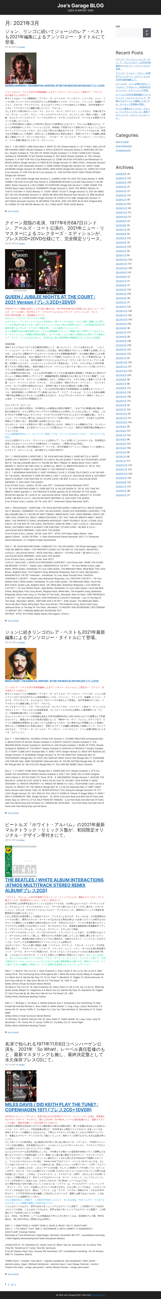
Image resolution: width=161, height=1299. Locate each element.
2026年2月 (121, 199)
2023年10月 (122, 319)
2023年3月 (121, 349)
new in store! (13, 211)
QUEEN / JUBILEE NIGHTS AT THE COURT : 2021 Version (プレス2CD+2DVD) (50, 299)
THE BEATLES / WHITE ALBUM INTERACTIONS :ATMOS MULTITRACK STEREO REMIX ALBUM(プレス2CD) (54, 885)
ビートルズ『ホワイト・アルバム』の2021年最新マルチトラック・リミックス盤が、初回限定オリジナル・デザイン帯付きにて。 (55, 830)
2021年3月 (121, 452)
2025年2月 (121, 251)
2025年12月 (121, 208)
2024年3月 (121, 298)
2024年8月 (121, 276)
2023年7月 (121, 332)
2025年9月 (121, 221)
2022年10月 (122, 371)
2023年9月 (121, 324)
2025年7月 (121, 229)
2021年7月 (121, 435)
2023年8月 (121, 328)
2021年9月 (121, 426)
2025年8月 (121, 225)
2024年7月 (121, 281)
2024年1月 (121, 306)
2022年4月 (121, 396)
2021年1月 (121, 461)
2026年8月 (121, 174)
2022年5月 (121, 392)
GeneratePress (98, 1295)
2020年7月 (121, 486)
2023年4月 (121, 345)
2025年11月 (121, 212)
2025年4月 (121, 242)
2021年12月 (121, 414)
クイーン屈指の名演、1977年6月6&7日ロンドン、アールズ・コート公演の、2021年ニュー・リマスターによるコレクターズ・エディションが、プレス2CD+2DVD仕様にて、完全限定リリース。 (54, 230)
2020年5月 (121, 495)
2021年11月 (121, 418)
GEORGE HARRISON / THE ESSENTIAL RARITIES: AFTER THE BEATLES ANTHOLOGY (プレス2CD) (55, 85)
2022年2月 (121, 405)
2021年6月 (121, 439)
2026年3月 (121, 195)
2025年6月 (121, 234)
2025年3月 (121, 246)
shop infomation (124, 146)
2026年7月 (121, 178)
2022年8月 (121, 379)
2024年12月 (122, 259)
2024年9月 (121, 272)
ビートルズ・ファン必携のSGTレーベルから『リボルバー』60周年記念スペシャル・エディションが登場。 (133, 87)
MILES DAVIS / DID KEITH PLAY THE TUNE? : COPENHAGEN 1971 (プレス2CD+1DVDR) (51, 1107)
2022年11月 (121, 366)
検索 (118, 26)
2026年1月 (121, 204)
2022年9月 (121, 375)
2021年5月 (121, 443)
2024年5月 (121, 289)
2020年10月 (122, 473)
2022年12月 (121, 362)
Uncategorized (123, 150)
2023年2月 (121, 354)
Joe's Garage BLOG (80, 5)
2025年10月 (122, 217)
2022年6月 (121, 388)
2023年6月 (121, 336)
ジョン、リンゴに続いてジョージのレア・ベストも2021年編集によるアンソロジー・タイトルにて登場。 (55, 37)
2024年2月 (121, 302)
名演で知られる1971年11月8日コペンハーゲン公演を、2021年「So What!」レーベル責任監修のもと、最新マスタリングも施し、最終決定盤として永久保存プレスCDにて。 (55, 1051)
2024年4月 (121, 294)
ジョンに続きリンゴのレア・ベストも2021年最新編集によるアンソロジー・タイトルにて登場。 (55, 634)
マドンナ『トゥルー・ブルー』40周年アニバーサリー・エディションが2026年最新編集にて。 (133, 76)
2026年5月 (121, 187)
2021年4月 (121, 448)
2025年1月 (121, 255)
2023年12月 (122, 311)
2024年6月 (121, 285)
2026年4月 (121, 191)
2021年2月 (121, 456)
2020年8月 (121, 482)
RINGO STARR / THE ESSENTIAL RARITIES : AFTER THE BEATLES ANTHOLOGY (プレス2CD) (52, 681)
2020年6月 (121, 491)
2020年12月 (122, 465)
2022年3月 (121, 401)
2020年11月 (121, 469)
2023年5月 (121, 341)
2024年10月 (122, 268)
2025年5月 (121, 238)
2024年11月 (121, 264)
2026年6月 (121, 182)
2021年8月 (121, 431)
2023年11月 (121, 315)
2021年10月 (121, 422)
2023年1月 (121, 358)
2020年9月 (121, 478)
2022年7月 (121, 384)
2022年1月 (121, 409)
